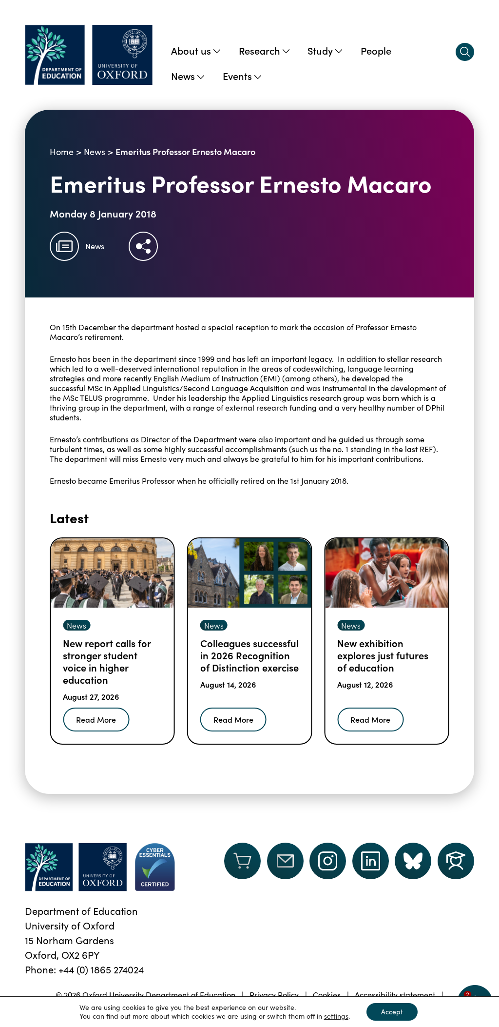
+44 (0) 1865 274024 (101, 969)
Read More (96, 719)
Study (320, 50)
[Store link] (242, 867)
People (376, 50)
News (183, 75)
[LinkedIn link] (370, 861)
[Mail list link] (285, 867)
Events (237, 75)
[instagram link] (327, 861)
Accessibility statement (395, 994)
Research (259, 50)
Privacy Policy (274, 994)
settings (336, 1016)
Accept (392, 1011)
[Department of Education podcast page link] (456, 861)
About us (191, 50)
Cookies (327, 994)
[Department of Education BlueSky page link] (413, 861)
